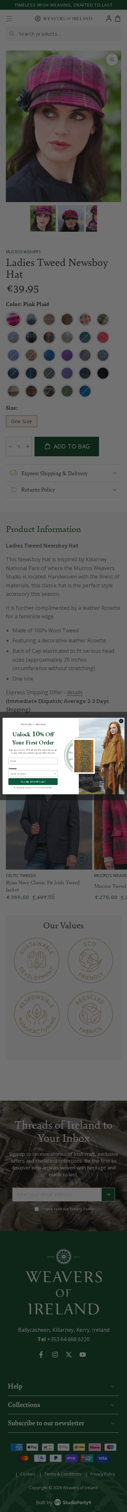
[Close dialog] (121, 721)
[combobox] (32, 774)
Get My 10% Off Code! (33, 781)
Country (12, 768)
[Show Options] (55, 774)
